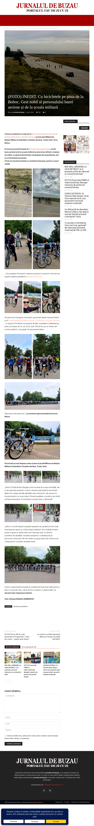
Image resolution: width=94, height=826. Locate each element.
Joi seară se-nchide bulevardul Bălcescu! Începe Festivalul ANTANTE (48, 636)
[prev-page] (6, 681)
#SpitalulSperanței (34, 276)
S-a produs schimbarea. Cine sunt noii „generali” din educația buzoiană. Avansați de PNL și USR (76, 226)
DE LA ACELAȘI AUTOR (29, 647)
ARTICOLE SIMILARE (12, 647)
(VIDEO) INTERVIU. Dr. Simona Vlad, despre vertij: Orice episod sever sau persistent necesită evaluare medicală (51, 669)
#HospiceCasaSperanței (39, 149)
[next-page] (9, 681)
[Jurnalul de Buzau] (47, 7)
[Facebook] (21, 126)
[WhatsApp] (37, 126)
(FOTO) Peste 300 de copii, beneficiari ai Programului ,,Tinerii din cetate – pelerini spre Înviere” (17, 636)
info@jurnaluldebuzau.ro (53, 785)
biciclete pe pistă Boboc (21, 606)
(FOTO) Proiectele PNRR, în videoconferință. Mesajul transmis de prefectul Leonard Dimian (77, 184)
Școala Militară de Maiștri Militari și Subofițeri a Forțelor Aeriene (34, 320)
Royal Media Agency (36, 802)
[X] (27, 126)
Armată (13, 28)
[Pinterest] (32, 126)
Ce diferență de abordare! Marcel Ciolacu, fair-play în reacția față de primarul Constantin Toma (77, 213)
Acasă (6, 28)
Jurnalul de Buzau (18, 112)
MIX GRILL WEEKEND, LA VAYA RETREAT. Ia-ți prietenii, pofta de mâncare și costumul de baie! (13, 669)
